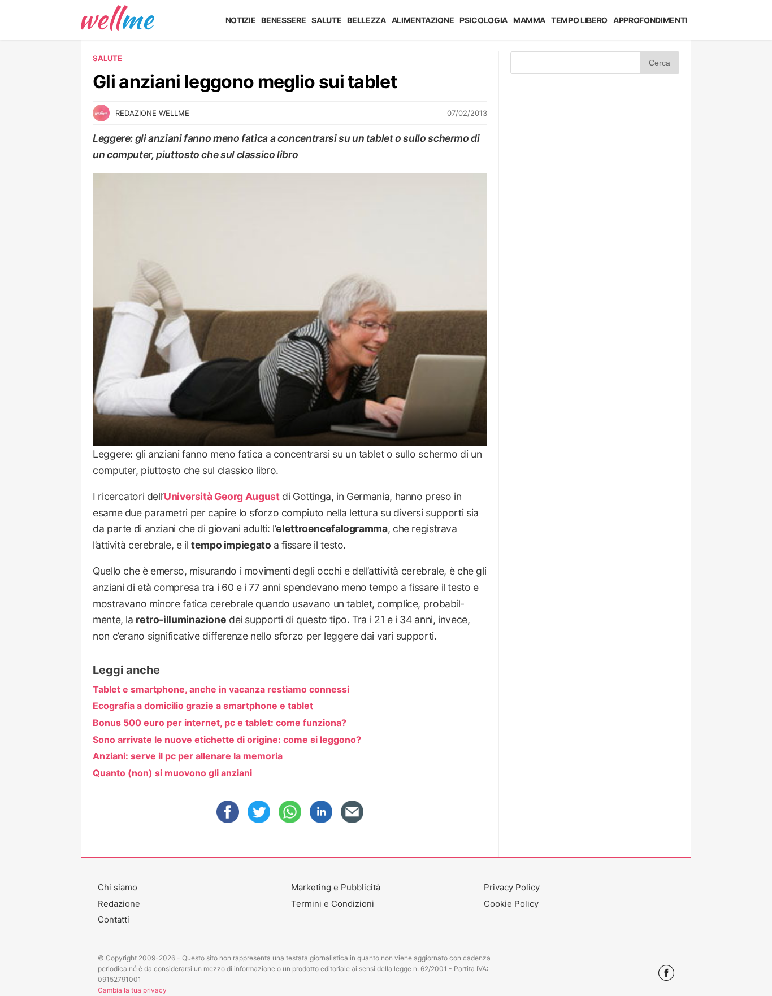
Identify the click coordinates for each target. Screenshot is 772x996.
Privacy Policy (512, 887)
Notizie (240, 20)
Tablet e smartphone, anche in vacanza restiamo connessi (221, 689)
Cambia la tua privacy (132, 990)
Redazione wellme (152, 113)
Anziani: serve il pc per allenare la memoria (188, 756)
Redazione (119, 903)
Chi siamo (117, 887)
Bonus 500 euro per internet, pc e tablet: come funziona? (219, 722)
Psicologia (483, 20)
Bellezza (366, 20)
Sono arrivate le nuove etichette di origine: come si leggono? (227, 739)
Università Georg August (222, 496)
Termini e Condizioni (332, 903)
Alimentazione (423, 20)
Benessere (283, 20)
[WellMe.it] (117, 19)
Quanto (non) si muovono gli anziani (172, 772)
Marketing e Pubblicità (335, 887)
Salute (326, 20)
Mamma (529, 20)
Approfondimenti (650, 20)
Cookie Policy (511, 903)
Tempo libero (579, 20)
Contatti (113, 919)
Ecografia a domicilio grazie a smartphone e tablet (203, 705)
